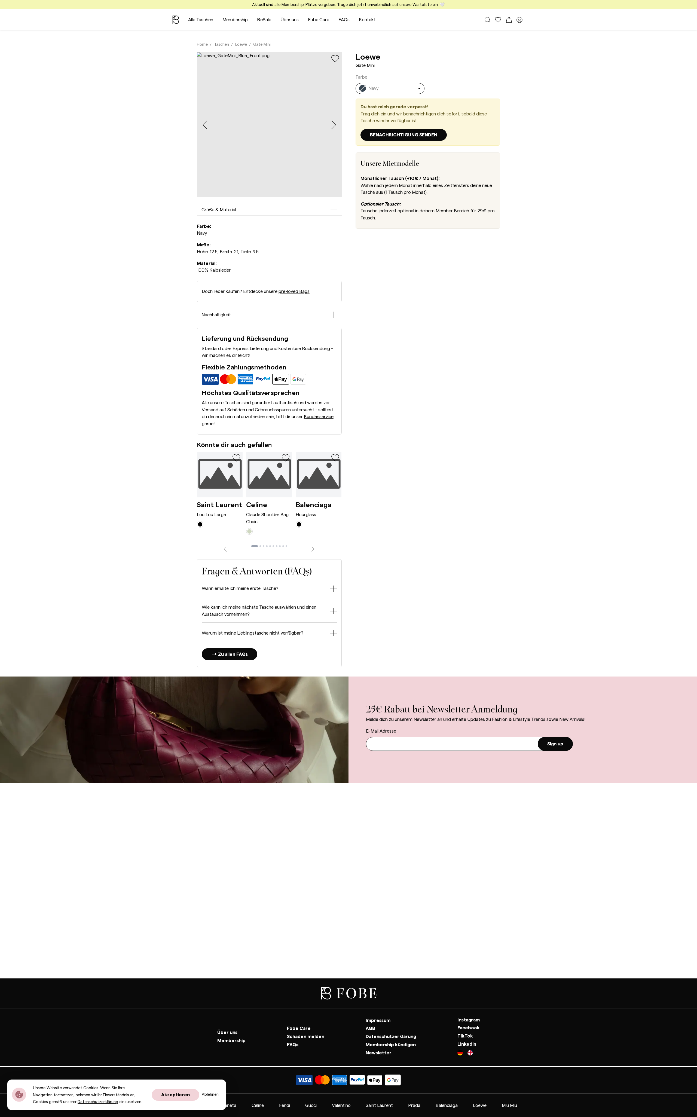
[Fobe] (175, 20)
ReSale (264, 19)
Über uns (289, 19)
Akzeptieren (175, 1094)
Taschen (221, 44)
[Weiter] (313, 548)
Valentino (341, 1105)
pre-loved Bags (294, 291)
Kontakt (367, 19)
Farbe (361, 77)
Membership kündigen (391, 1044)
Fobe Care (318, 19)
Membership (235, 19)
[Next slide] (333, 124)
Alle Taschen (200, 19)
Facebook (468, 1028)
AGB (370, 1028)
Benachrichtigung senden (403, 135)
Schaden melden (305, 1036)
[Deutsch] (462, 1053)
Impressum (378, 1020)
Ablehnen (210, 1094)
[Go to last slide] (204, 124)
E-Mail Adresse (381, 731)
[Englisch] (470, 1053)
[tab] (254, 546)
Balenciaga (314, 505)
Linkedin (466, 1044)
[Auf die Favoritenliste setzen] (335, 58)
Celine (256, 505)
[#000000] (200, 524)
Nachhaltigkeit (216, 315)
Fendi (284, 1105)
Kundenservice (319, 416)
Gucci (311, 1105)
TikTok (465, 1036)
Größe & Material (218, 209)
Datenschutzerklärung (391, 1036)
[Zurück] (225, 548)
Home (202, 44)
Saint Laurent (219, 505)
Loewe (241, 44)
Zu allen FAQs (232, 654)
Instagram (468, 1020)
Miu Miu (509, 1105)
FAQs (344, 19)
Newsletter (379, 1053)
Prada (414, 1105)
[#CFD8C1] (249, 531)
